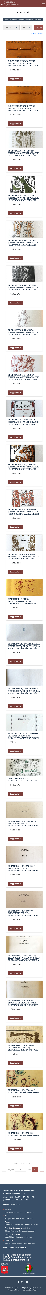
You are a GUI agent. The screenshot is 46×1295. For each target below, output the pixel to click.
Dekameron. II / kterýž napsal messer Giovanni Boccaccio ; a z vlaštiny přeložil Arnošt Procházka (24, 647)
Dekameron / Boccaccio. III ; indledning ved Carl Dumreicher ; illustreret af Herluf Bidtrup (23, 824)
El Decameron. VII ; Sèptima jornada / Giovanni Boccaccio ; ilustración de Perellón (23, 287)
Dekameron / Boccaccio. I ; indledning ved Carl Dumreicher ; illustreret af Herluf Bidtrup (23, 914)
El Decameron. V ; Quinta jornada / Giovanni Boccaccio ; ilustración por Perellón (23, 377)
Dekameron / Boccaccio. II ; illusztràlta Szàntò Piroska (24, 1091)
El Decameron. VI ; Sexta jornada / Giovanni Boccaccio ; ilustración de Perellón (23, 332)
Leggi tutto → (15, 79)
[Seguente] (42, 1169)
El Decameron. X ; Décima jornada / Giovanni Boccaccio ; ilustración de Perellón (23, 153)
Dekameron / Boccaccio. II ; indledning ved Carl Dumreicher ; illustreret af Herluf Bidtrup (23, 869)
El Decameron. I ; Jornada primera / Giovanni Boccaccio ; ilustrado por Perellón (23, 556)
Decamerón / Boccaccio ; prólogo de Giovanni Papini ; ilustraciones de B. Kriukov (23, 1002)
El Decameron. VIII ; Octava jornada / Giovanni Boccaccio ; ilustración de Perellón (23, 242)
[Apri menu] (41, 4)
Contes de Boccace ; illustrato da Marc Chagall (23, 779)
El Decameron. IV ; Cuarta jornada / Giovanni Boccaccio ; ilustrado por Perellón (23, 421)
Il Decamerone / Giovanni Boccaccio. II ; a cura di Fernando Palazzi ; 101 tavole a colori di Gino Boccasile (24, 64)
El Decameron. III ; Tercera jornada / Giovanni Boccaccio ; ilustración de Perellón (23, 466)
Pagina (11, 1169)
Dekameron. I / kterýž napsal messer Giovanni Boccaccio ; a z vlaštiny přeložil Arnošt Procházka (24, 692)
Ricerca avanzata (37, 33)
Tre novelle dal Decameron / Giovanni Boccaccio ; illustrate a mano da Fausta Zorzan (23, 737)
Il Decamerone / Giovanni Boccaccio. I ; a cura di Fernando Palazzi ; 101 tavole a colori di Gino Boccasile (24, 109)
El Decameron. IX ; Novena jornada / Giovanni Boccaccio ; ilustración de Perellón (23, 197)
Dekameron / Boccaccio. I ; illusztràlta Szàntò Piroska (24, 1134)
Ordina (39, 27)
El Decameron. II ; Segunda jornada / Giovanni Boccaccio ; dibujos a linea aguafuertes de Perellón (23, 512)
